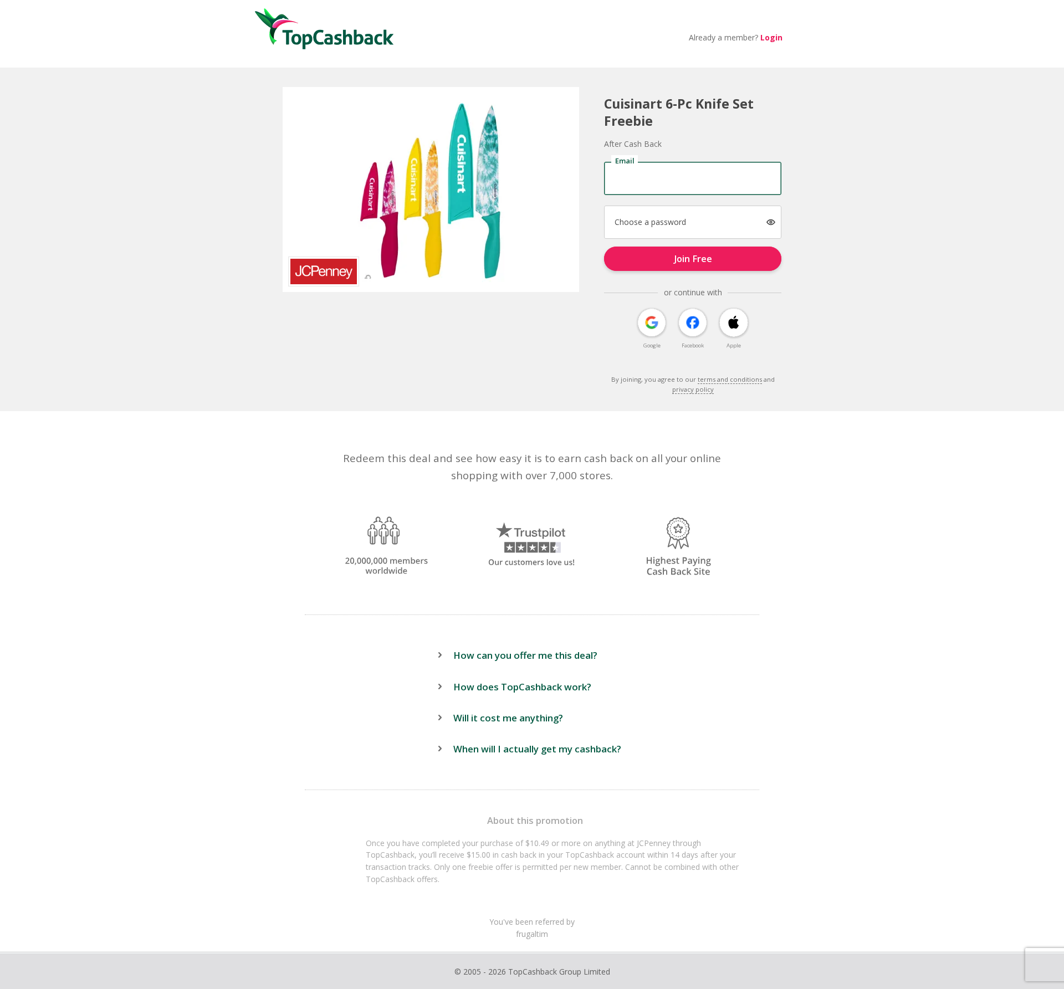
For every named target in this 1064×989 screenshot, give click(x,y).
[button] (771, 222)
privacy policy (693, 389)
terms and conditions (730, 379)
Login (771, 37)
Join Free (693, 259)
